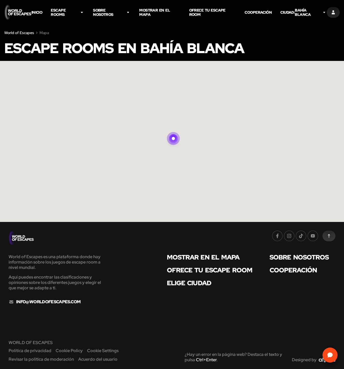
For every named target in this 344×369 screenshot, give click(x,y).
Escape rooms (58, 12)
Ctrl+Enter (206, 360)
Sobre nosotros (103, 12)
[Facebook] (277, 236)
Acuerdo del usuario (97, 359)
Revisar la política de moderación (41, 359)
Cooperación (258, 12)
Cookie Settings (103, 350)
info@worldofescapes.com (48, 302)
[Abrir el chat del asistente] (330, 355)
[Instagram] (289, 236)
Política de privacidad (30, 350)
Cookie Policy (69, 350)
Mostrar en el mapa (154, 12)
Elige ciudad (189, 283)
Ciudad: (295, 12)
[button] (173, 132)
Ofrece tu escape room (207, 12)
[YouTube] (312, 236)
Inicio (36, 12)
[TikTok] (301, 236)
